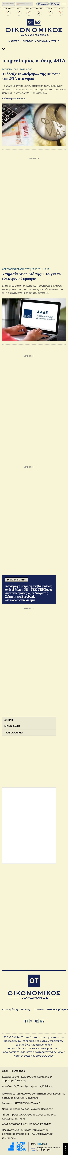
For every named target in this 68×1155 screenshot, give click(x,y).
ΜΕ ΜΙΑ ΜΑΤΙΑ (12, 726)
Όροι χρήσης (10, 1009)
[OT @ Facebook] (26, 1021)
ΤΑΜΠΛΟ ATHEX (13, 732)
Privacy (25, 1009)
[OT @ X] (31, 1021)
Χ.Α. (2, 49)
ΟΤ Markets (42, 4)
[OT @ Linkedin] (42, 1021)
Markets (14, 41)
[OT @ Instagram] (37, 1021)
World (55, 41)
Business (28, 41)
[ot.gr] (34, 27)
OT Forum (55, 4)
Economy (42, 41)
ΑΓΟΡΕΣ (9, 720)
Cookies (39, 1009)
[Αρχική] (34, 981)
